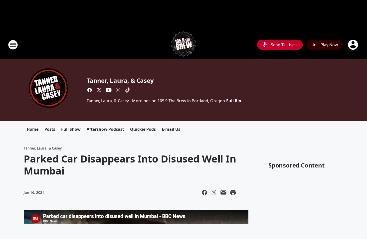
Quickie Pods (143, 129)
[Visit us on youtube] (109, 90)
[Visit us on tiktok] (128, 90)
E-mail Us (171, 129)
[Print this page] (232, 192)
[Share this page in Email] (223, 192)
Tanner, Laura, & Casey (120, 80)
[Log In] (353, 45)
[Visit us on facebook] (90, 90)
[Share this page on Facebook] (204, 192)
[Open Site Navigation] (13, 45)
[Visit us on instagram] (118, 90)
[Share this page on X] (213, 192)
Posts (49, 129)
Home (32, 129)
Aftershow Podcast (105, 129)
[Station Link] (183, 45)
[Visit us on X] (99, 90)
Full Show (71, 129)
